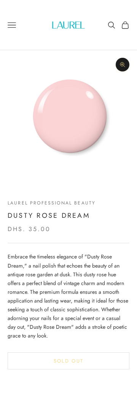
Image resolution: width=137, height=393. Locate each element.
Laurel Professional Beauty (52, 203)
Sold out (69, 360)
